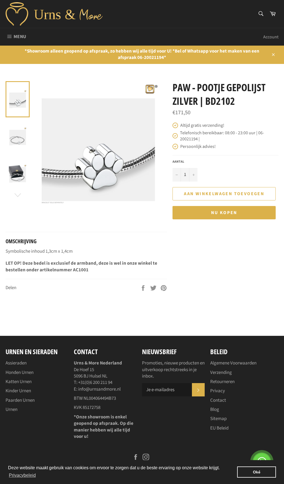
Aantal (178, 162)
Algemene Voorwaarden (233, 363)
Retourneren (222, 381)
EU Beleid (219, 428)
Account (270, 37)
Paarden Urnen (20, 400)
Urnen (11, 409)
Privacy (217, 391)
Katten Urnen (19, 381)
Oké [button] (256, 472)
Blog (214, 409)
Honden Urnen (20, 372)
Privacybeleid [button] (22, 475)
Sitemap (218, 418)
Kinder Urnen (18, 391)
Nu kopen (224, 213)
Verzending (221, 372)
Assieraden (16, 363)
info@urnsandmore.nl (99, 389)
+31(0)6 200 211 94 (95, 382)
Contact (218, 400)
